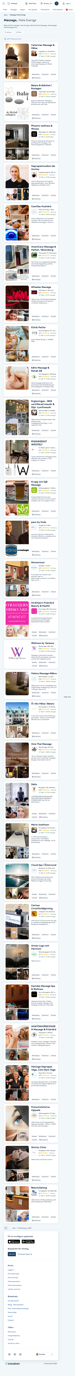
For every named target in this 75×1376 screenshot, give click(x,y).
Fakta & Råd (12, 1312)
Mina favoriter (13, 1278)
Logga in (11, 1270)
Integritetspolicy (14, 1336)
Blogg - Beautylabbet (15, 1305)
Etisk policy (12, 1332)
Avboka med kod (14, 1289)
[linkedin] (14, 1354)
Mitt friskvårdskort (14, 1285)
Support (11, 1320)
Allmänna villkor (14, 1343)
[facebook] (20, 1354)
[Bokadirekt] (3, 3)
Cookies (10, 1339)
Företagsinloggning (25, 1254)
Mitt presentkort (14, 1281)
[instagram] (9, 1354)
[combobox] (15, 3)
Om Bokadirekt (13, 1301)
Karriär (10, 1316)
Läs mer (12, 1254)
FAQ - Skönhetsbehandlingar (18, 1308)
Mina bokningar (13, 1274)
